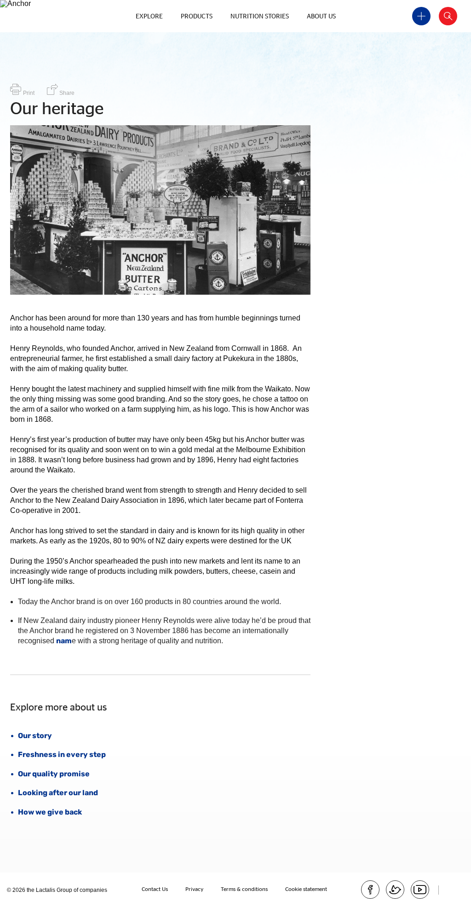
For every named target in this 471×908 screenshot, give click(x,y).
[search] (448, 16)
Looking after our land (58, 792)
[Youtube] (420, 889)
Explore (149, 15)
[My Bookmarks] (421, 16)
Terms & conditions (244, 889)
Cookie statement (306, 889)
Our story (35, 735)
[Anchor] (46, 3)
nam (64, 640)
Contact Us (155, 889)
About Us (321, 15)
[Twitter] (395, 889)
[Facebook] (370, 889)
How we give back (50, 812)
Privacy (194, 889)
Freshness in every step (62, 754)
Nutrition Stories (259, 15)
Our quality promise (54, 773)
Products (197, 15)
